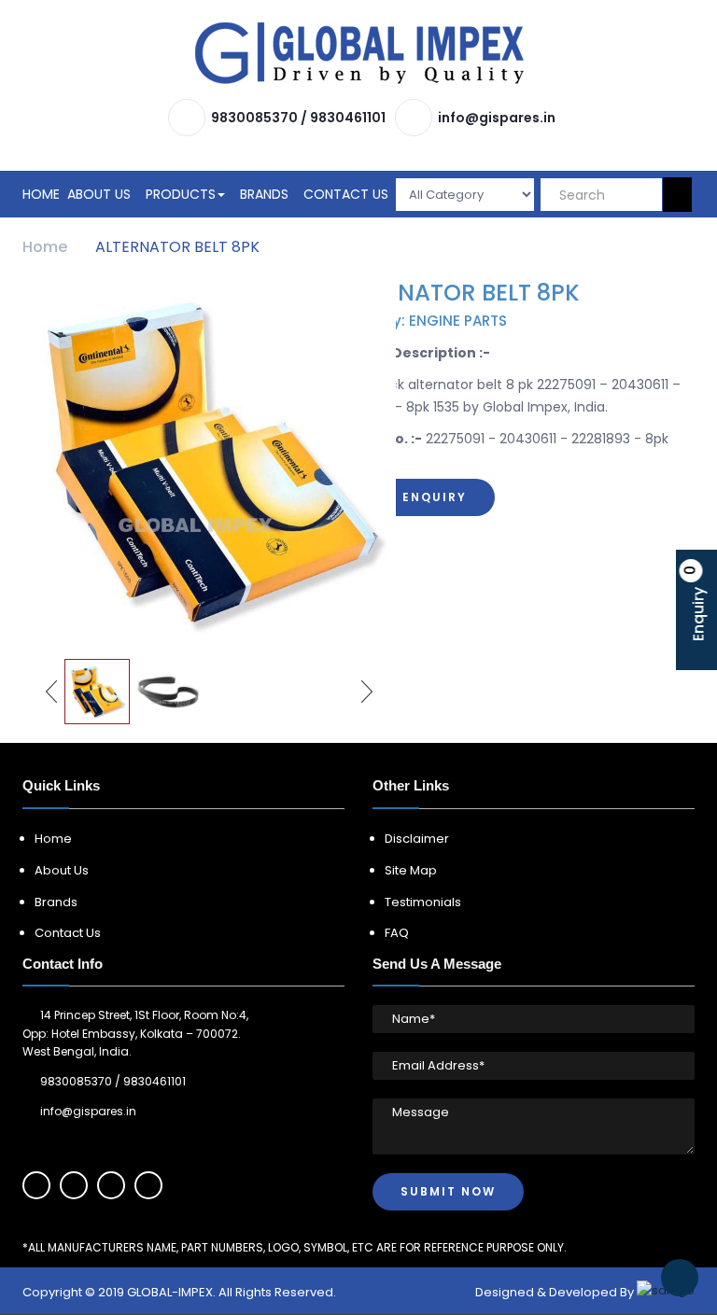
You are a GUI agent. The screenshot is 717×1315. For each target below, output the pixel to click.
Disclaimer (417, 838)
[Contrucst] (359, 53)
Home (41, 194)
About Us (99, 194)
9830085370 (254, 117)
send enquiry (413, 497)
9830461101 (348, 117)
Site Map (411, 870)
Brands (264, 194)
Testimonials (423, 902)
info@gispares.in (496, 117)
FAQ (397, 933)
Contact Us (345, 194)
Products (181, 194)
